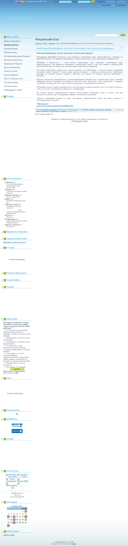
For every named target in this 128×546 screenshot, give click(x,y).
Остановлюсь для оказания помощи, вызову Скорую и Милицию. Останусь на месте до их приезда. (17, 333)
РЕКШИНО (19, 17)
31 (8, 525)
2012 (45, 43)
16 (26, 516)
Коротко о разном (11, 225)
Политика (8, 182)
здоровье (63, 111)
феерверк (57, 111)
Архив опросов (19, 371)
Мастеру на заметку (11, 210)
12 (14, 516)
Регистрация (19, 2)
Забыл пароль (110, 1)
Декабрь (52, 43)
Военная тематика (12, 195)
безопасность (44, 111)
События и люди (11, 204)
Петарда (85, 109)
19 (14, 520)
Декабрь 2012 (17, 506)
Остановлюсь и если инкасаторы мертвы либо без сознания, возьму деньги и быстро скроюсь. (16, 348)
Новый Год (92, 109)
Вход (21, 2)
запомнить (101, 1)
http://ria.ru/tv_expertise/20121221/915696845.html (55, 106)
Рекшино (8, 190)
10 (8, 516)
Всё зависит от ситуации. (16, 367)
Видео (7, 199)
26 (14, 523)
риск (51, 111)
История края (10, 219)
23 (26, 520)
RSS (24, 2)
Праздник (108, 109)
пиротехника (100, 109)
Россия (7, 215)
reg (77, 109)
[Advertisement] (17, 136)
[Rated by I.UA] (22, 485)
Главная (16, 2)
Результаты (7, 371)
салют (38, 111)
